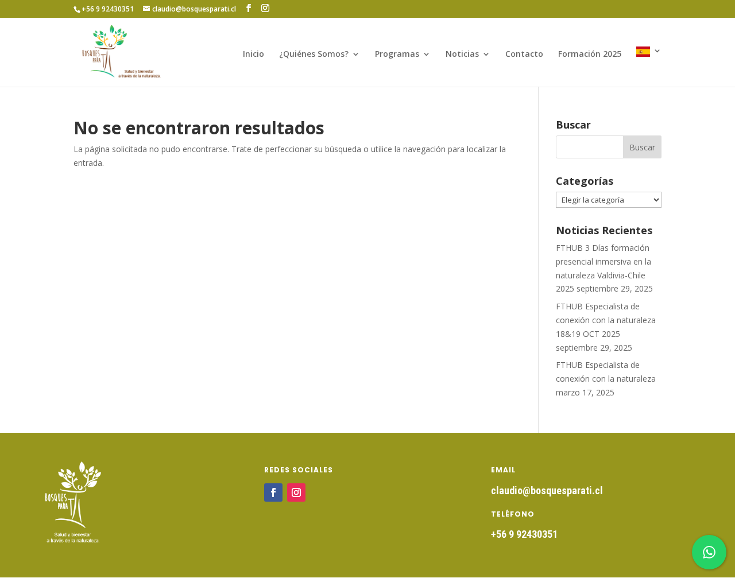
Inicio (253, 54)
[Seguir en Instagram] (296, 492)
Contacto (524, 54)
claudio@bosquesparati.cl (547, 490)
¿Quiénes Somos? (314, 54)
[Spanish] (649, 66)
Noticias (462, 54)
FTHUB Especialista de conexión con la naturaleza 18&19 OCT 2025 (606, 320)
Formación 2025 (589, 54)
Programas (397, 54)
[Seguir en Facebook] (273, 492)
